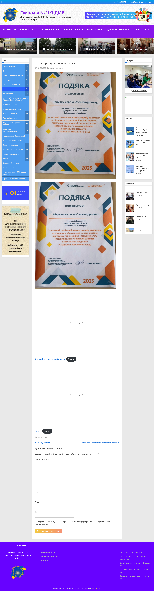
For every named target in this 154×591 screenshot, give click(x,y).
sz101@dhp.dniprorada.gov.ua (141, 2)
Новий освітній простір (18, 48)
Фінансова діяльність (24, 30)
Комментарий (42, 460)
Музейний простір (135, 48)
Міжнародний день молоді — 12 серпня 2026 (143, 143)
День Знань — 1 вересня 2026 (131, 552)
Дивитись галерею (139, 91)
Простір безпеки (94, 30)
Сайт (37, 512)
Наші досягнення (96, 48)
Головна (6, 30)
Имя (37, 492)
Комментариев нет (57, 68)
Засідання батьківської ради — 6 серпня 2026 (142, 156)
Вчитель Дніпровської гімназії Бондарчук (50, 359)
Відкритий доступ (49, 30)
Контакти (79, 30)
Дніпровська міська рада (120, 30)
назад (121, 76)
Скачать (71, 359)
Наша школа (18, 44)
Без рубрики (42, 437)
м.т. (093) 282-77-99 (121, 2)
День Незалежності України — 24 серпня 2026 (143, 130)
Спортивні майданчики (57, 48)
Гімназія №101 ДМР (42, 12)
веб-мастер (96, 588)
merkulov (38, 431)
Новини (68, 30)
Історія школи (141, 206)
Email (38, 502)
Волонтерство (142, 30)
